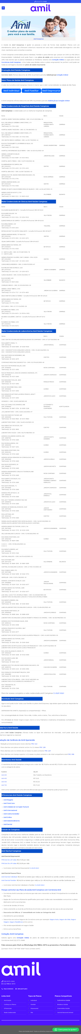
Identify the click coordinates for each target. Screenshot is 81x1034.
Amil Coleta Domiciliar (11, 814)
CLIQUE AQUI (58, 693)
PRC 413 (34, 744)
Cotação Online (62, 75)
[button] (65, 1030)
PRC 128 (42, 747)
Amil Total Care (9, 803)
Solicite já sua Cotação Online (58, 100)
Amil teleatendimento (12, 821)
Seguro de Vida (64, 919)
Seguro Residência (16, 922)
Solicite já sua (51, 75)
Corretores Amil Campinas (11, 62)
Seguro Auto (54, 919)
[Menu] (3, 8)
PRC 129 (48, 751)
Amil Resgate (8, 800)
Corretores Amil (54, 890)
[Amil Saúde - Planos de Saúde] (40, 8)
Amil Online (8, 817)
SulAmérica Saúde (63, 1000)
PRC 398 (71, 754)
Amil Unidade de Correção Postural (16, 807)
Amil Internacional (10, 810)
